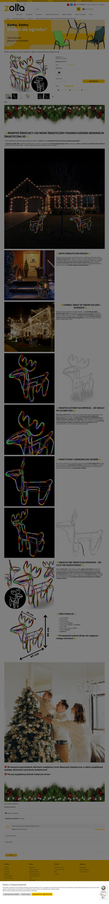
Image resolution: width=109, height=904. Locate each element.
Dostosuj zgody (26, 894)
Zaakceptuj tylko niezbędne (11, 894)
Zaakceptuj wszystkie (42, 894)
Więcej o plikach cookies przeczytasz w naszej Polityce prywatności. (20, 890)
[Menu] (106, 886)
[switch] (103, 898)
